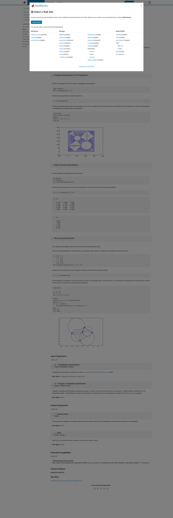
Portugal (90, 43)
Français (92, 57)
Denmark (62, 37)
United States (35, 40)
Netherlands (91, 34)
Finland (61, 46)
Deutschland (63, 40)
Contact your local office (86, 66)
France (61, 49)
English (91, 54)
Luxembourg (63, 57)
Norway (90, 37)
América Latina (35, 34)
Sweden (90, 46)
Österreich (91, 40)
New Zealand (120, 40)
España (61, 43)
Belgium (61, 34)
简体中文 (120, 46)
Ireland (61, 51)
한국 (117, 54)
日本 (117, 51)
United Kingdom (93, 60)
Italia (60, 54)
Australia (118, 34)
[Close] (141, 5)
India (117, 37)
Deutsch (91, 51)
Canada (33, 37)
